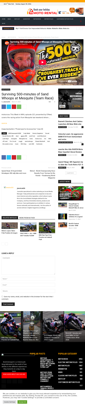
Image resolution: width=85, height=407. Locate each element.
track (16, 144)
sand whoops (29, 141)
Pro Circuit (13, 141)
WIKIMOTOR (62, 155)
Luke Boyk (6, 138)
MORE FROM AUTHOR (27, 218)
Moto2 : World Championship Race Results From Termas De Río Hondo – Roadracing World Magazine (42, 174)
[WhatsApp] (19, 107)
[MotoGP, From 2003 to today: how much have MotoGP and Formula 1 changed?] (34, 375)
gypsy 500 (24, 136)
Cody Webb (26, 133)
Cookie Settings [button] (9, 402)
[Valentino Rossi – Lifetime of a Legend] (62, 216)
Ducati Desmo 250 (8, 136)
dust (17, 136)
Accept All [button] (22, 402)
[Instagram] (76, 4)
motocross (38, 138)
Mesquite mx (23, 138)
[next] (81, 28)
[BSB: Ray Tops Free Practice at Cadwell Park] (47, 227)
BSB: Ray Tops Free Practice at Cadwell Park (45, 237)
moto (31, 138)
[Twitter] (79, 4)
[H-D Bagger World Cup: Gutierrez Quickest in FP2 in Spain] (53, 326)
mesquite (14, 138)
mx (45, 138)
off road (5, 141)
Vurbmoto (39, 144)
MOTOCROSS (12, 37)
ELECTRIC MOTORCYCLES (65, 142)
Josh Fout (32, 136)
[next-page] (6, 244)
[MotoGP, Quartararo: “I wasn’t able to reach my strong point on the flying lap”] (34, 360)
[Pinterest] (14, 107)
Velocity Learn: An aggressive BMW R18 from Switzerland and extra (70, 136)
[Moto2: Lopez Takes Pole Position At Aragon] (10, 225)
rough (20, 141)
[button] (81, 21)
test (48, 141)
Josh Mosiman (41, 136)
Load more (70, 173)
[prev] (77, 28)
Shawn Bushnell (40, 141)
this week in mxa (8, 144)
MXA (49, 138)
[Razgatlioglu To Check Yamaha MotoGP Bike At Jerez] (62, 205)
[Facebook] (73, 4)
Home (3, 37)
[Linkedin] (9, 381)
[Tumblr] (14, 381)
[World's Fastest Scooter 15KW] (62, 224)
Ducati (47, 133)
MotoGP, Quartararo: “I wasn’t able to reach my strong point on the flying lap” (47, 362)
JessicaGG (7, 102)
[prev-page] (3, 244)
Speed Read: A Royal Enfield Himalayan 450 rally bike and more (14, 172)
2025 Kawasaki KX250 (14, 133)
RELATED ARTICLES (10, 218)
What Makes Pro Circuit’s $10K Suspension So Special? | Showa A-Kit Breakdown (69, 195)
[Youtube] (81, 4)
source (4, 123)
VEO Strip (23, 144)
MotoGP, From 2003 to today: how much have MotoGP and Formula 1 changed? (46, 376)
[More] (24, 107)
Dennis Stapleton (38, 133)
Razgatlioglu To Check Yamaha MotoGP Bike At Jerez (76, 206)
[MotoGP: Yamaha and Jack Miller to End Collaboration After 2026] (74, 326)
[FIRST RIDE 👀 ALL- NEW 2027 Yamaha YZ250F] (28, 227)
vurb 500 (31, 144)
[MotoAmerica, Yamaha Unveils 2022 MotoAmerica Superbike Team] (34, 389)
